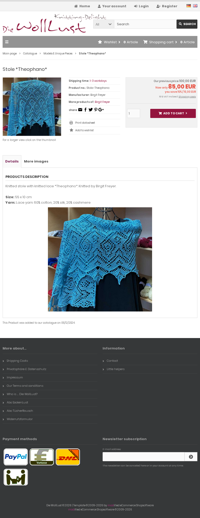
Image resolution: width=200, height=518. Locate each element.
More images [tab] (36, 161)
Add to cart (173, 113)
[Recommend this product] (80, 111)
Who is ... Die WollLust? (22, 394)
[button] (103, 24)
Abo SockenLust (17, 402)
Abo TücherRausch (20, 411)
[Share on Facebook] (85, 111)
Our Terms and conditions (25, 386)
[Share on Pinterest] (95, 111)
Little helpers (115, 369)
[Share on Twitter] (90, 111)
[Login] (191, 456)
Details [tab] (12, 161)
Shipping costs (187, 96)
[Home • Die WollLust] (37, 23)
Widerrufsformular (20, 419)
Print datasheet (85, 123)
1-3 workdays (98, 81)
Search (187, 24)
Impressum (15, 377)
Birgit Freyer (102, 102)
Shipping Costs (17, 361)
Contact (112, 361)
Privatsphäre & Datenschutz (26, 369)
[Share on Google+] (101, 111)
